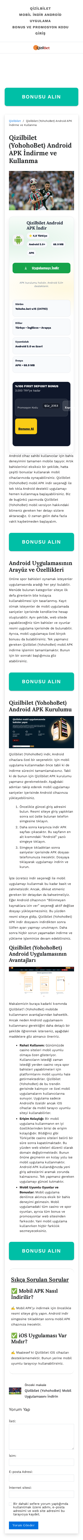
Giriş (40, 33)
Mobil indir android (40, 15)
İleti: (12, 1421)
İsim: (12, 1456)
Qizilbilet (40, 8)
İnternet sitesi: (20, 1488)
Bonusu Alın (41, 97)
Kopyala (70, 407)
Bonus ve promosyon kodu (40, 27)
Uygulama (40, 21)
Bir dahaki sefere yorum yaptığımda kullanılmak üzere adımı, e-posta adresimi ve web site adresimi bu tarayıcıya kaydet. (40, 1509)
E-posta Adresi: (21, 1472)
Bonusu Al (26, 429)
